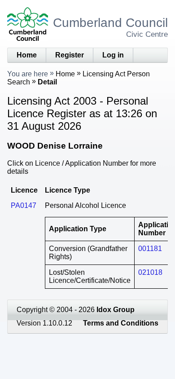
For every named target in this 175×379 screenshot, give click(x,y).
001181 (150, 248)
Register (69, 55)
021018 (150, 272)
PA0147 (23, 205)
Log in (113, 55)
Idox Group (115, 309)
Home (27, 55)
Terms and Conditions (120, 323)
